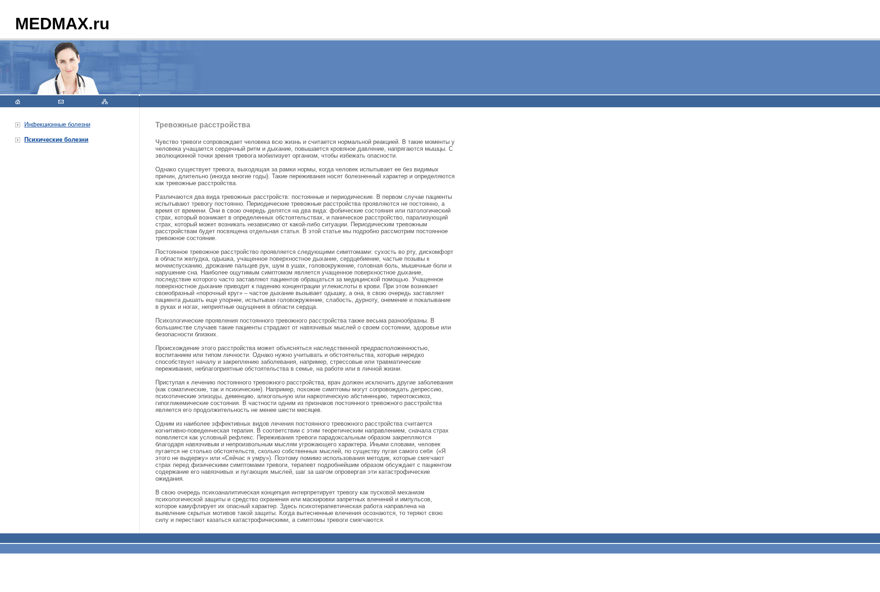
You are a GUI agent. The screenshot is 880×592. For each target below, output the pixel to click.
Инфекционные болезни (57, 124)
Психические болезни (56, 139)
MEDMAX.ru (62, 23)
